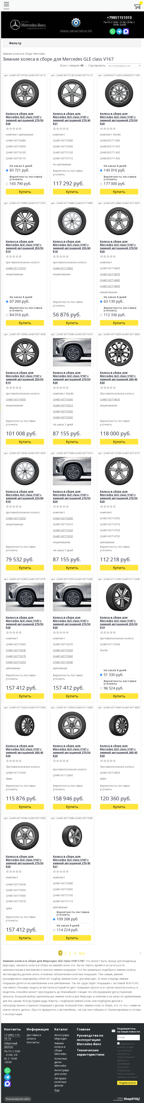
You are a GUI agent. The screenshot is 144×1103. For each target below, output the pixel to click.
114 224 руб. (67, 930)
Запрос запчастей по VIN (76, 30)
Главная (83, 1029)
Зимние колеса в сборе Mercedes (60, 1048)
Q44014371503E (63, 417)
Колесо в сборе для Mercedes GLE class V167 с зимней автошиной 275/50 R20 (24, 118)
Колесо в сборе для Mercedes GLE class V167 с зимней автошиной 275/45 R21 (71, 118)
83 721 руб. (19, 170)
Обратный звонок (10, 1045)
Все (82, 953)
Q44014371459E (16, 399)
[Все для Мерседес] (27, 25)
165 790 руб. (20, 184)
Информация (38, 1029)
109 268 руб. (67, 919)
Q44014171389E (63, 268)
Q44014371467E (110, 274)
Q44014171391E (16, 268)
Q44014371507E (16, 656)
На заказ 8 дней (115, 166)
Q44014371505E (16, 662)
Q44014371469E (110, 286)
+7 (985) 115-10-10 (12, 1036)
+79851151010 (119, 17)
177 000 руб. (114, 184)
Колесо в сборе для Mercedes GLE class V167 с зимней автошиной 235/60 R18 (71, 246)
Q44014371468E (110, 280)
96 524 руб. (113, 688)
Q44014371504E (16, 650)
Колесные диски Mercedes (60, 1062)
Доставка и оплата (34, 1036)
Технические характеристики (90, 1052)
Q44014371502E (63, 411)
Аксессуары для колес (61, 1071)
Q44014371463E (110, 399)
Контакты (12, 1029)
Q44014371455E (16, 518)
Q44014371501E (63, 405)
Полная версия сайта (18, 1099)
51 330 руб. (113, 675)
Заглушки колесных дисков (60, 1082)
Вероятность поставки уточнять (26, 178)
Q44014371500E (63, 399)
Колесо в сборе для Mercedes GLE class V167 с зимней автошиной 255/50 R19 (24, 246)
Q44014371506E (63, 656)
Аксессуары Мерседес (61, 1036)
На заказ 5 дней (21, 166)
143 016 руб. (114, 170)
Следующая (139, 953)
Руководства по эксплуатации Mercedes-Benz (90, 1039)
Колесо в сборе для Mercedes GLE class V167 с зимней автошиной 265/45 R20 (118, 377)
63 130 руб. (113, 301)
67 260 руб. (19, 301)
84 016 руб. (19, 315)
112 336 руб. (114, 315)
